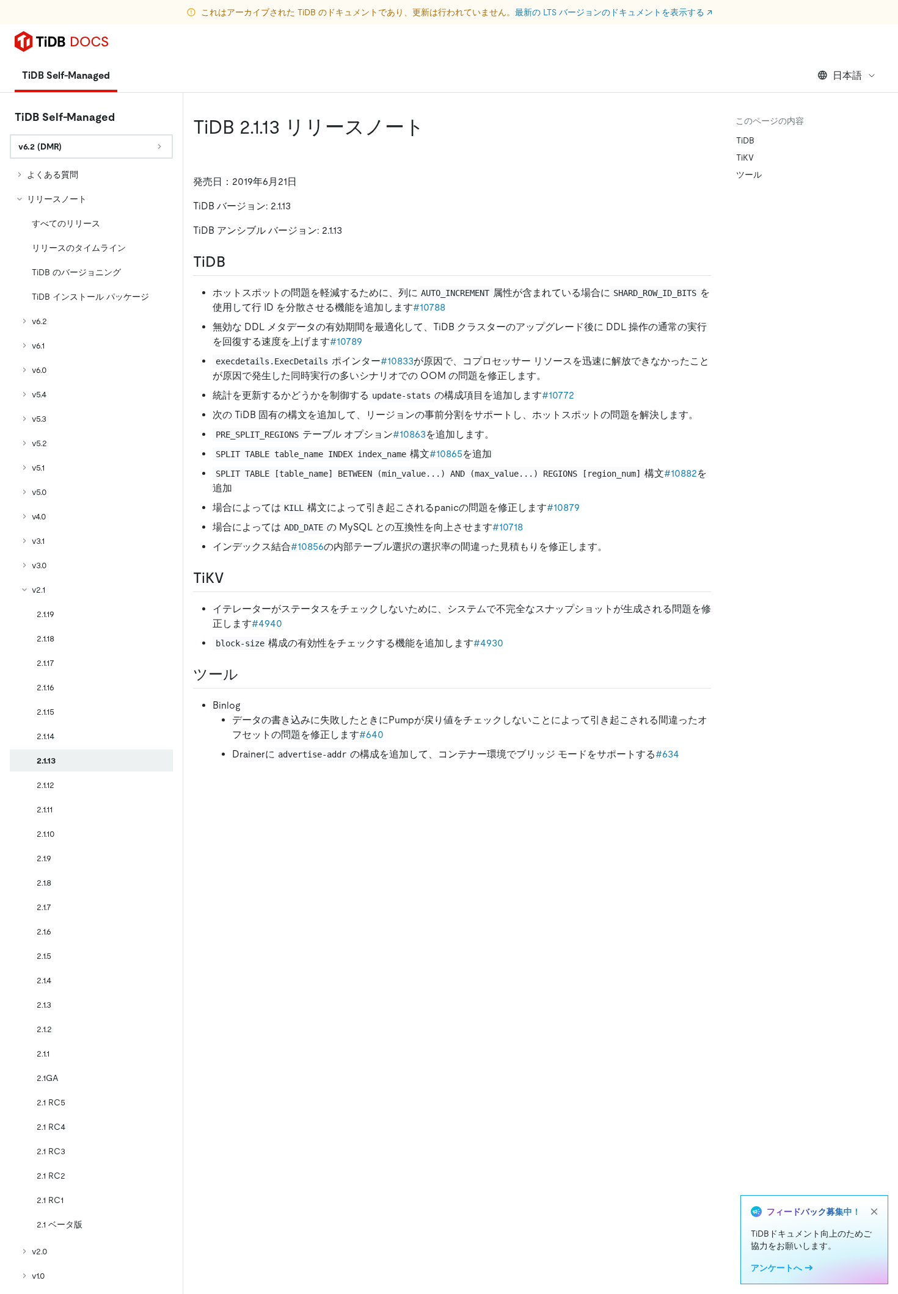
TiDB (745, 140)
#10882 (680, 473)
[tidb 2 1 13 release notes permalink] (434, 127)
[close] (874, 1211)
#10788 (429, 307)
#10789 (346, 341)
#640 (371, 734)
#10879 (563, 507)
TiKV (745, 157)
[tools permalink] (248, 674)
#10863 (409, 434)
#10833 (397, 361)
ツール (749, 174)
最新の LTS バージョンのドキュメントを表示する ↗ (613, 12)
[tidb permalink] (235, 262)
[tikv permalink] (234, 578)
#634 (667, 754)
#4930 (488, 643)
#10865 (445, 454)
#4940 (267, 623)
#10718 (507, 527)
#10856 (307, 546)
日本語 (847, 75)
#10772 (558, 395)
